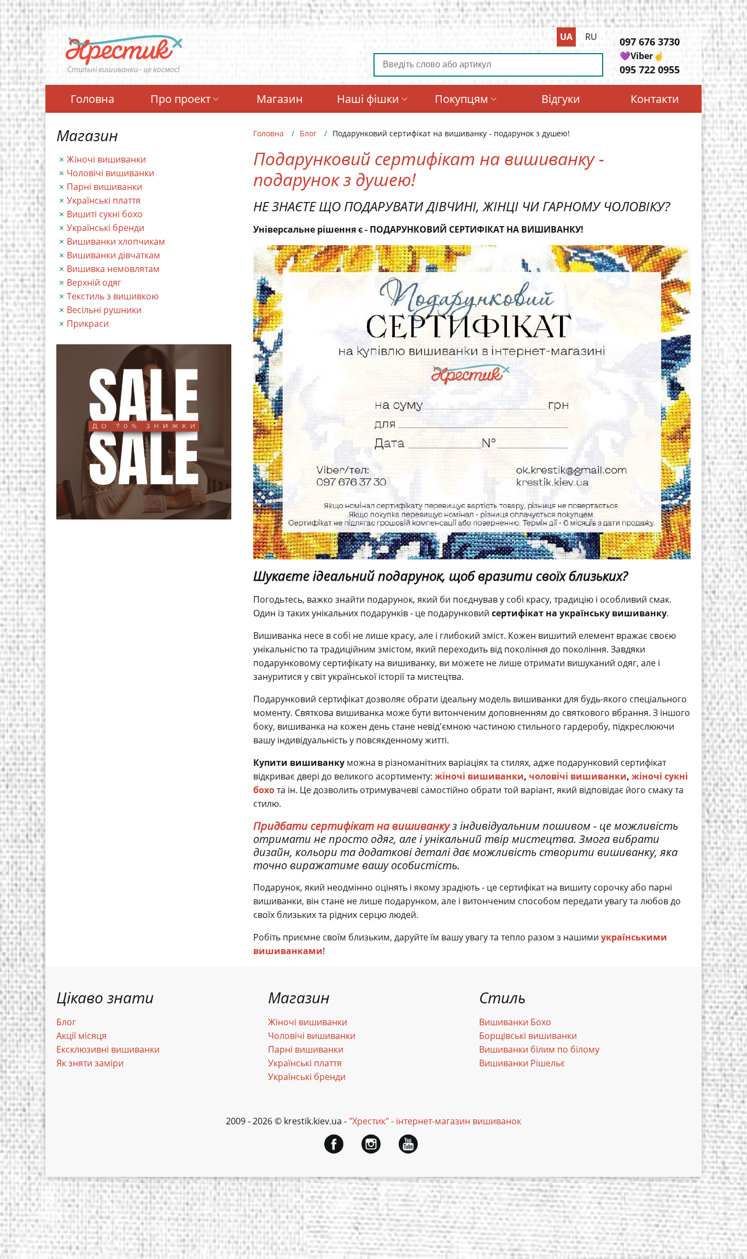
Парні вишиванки (104, 187)
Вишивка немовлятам (113, 269)
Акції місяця (81, 1036)
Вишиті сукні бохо (105, 214)
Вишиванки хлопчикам (116, 241)
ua (566, 37)
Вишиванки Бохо (515, 1022)
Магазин (279, 98)
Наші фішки (368, 98)
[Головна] (124, 73)
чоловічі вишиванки (578, 776)
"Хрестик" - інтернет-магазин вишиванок (435, 1121)
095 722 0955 (650, 69)
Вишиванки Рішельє (522, 1063)
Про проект (180, 98)
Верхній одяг (94, 282)
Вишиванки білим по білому (539, 1049)
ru (591, 37)
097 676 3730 (650, 41)
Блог (308, 133)
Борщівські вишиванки (528, 1036)
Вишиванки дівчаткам (113, 255)
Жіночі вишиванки (106, 159)
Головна (92, 98)
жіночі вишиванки (479, 776)
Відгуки (560, 98)
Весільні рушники (104, 310)
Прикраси (88, 323)
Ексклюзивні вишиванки (108, 1049)
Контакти (655, 98)
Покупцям (461, 98)
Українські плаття (104, 200)
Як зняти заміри (90, 1063)
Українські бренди (105, 228)
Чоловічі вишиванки (110, 173)
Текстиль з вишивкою (113, 296)
